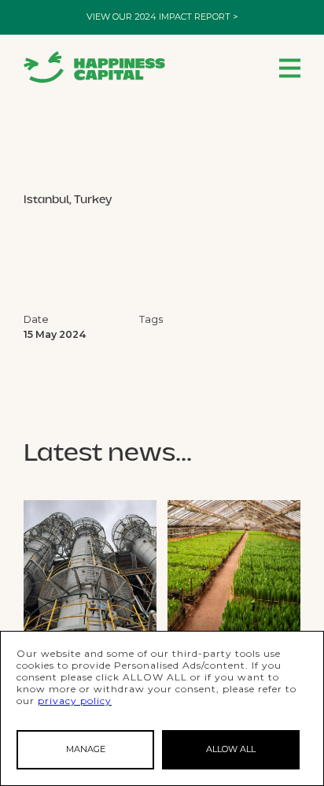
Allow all (231, 748)
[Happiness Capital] (94, 67)
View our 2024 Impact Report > (162, 16)
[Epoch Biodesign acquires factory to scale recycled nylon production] (90, 566)
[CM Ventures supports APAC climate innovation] (234, 566)
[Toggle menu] (289, 67)
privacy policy (75, 700)
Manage (85, 748)
